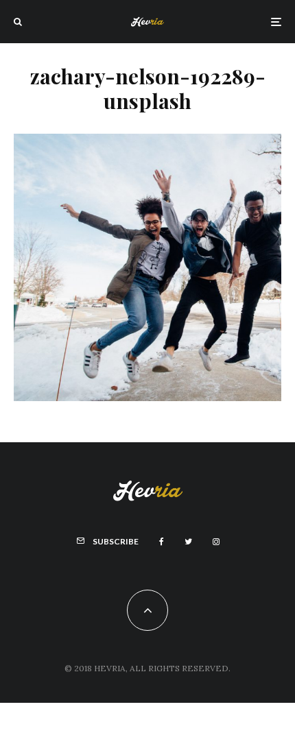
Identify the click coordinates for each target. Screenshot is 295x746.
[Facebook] (161, 541)
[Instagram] (216, 541)
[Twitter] (188, 541)
